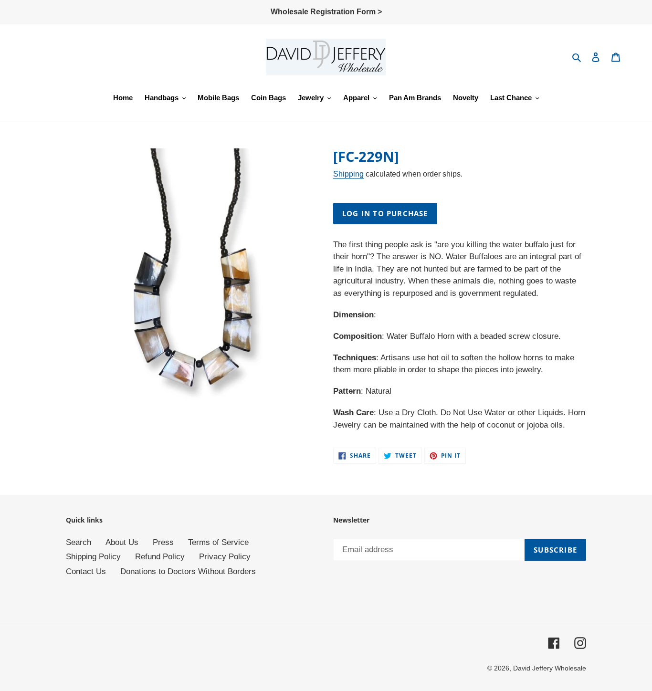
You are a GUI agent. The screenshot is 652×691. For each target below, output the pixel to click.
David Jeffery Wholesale (549, 668)
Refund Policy (160, 556)
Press (163, 542)
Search (78, 542)
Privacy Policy (225, 556)
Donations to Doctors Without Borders (188, 571)
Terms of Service (218, 542)
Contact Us (86, 571)
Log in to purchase (385, 213)
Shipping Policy (93, 556)
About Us (121, 542)
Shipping (348, 174)
